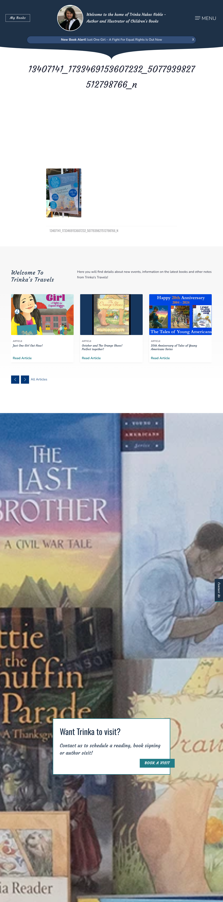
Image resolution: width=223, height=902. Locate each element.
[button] (15, 379)
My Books (18, 18)
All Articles (39, 379)
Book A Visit (157, 763)
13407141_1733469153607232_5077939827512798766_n (83, 230)
